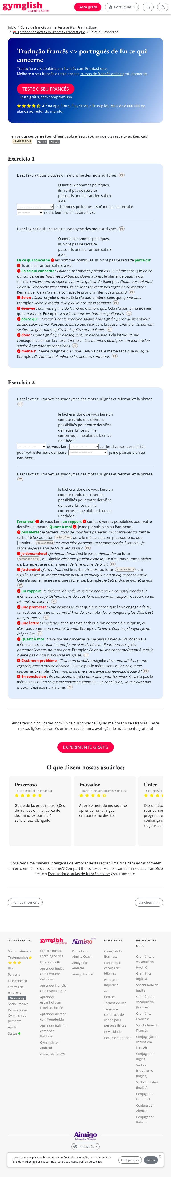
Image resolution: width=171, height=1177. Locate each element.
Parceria (14, 974)
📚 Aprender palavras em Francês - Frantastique (49, 32)
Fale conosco (17, 981)
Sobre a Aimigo (19, 951)
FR (44, 142)
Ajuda (12, 1027)
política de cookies (90, 1161)
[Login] (162, 7)
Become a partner (117, 1038)
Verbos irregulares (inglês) (144, 1070)
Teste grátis (88, 7)
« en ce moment (25, 902)
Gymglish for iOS (52, 1054)
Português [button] (122, 7)
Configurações (130, 1160)
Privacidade (113, 1031)
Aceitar (150, 1160)
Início (12, 27)
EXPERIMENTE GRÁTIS (85, 747)
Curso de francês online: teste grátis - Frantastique (59, 27)
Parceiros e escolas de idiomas (112, 968)
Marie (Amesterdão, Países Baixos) (104, 791)
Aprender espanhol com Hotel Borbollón (51, 1002)
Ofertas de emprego (16, 992)
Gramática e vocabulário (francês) (145, 1001)
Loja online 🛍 (50, 962)
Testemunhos (18, 957)
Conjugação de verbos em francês (147, 1042)
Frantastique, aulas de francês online (79, 873)
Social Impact (18, 1004)
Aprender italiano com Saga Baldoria (53, 1030)
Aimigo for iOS (83, 974)
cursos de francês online (101, 73)
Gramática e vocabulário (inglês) (145, 961)
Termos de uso (115, 1003)
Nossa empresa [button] (19, 940)
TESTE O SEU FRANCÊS (45, 89)
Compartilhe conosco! (83, 868)
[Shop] (148, 7)
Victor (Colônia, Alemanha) (34, 791)
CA (57, 142)
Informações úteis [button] (146, 943)
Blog (11, 968)
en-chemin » (149, 902)
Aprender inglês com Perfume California (52, 973)
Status (13, 1033)
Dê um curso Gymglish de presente (17, 1015)
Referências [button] (113, 940)
